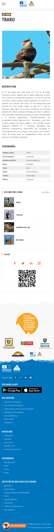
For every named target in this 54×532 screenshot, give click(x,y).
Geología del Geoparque (14, 412)
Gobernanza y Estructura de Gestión (19, 409)
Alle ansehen (9, 510)
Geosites (7, 439)
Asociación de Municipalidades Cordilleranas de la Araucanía (26, 524)
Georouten (8, 442)
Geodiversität (9, 462)
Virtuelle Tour (9, 446)
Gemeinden (8, 435)
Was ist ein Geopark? (12, 402)
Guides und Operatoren (13, 506)
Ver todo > (46, 192)
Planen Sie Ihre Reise (12, 449)
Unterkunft (8, 503)
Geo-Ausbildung (10, 416)
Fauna (6, 469)
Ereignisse (8, 422)
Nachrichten (9, 419)
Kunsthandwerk (10, 499)
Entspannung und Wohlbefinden (17, 492)
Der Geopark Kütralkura (13, 405)
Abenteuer (8, 485)
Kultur (6, 472)
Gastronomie (9, 489)
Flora (6, 466)
